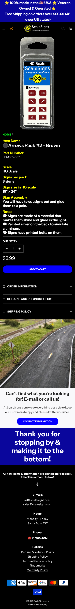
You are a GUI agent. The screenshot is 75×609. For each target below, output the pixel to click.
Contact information (37, 421)
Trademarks (37, 565)
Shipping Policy (37, 556)
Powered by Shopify (37, 604)
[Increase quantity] (19, 248)
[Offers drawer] (11, 28)
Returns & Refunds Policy (37, 552)
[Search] (63, 28)
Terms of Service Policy (37, 561)
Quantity (10, 241)
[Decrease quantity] (6, 248)
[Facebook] (37, 484)
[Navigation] (4, 28)
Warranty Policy (37, 570)
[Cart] (70, 28)
